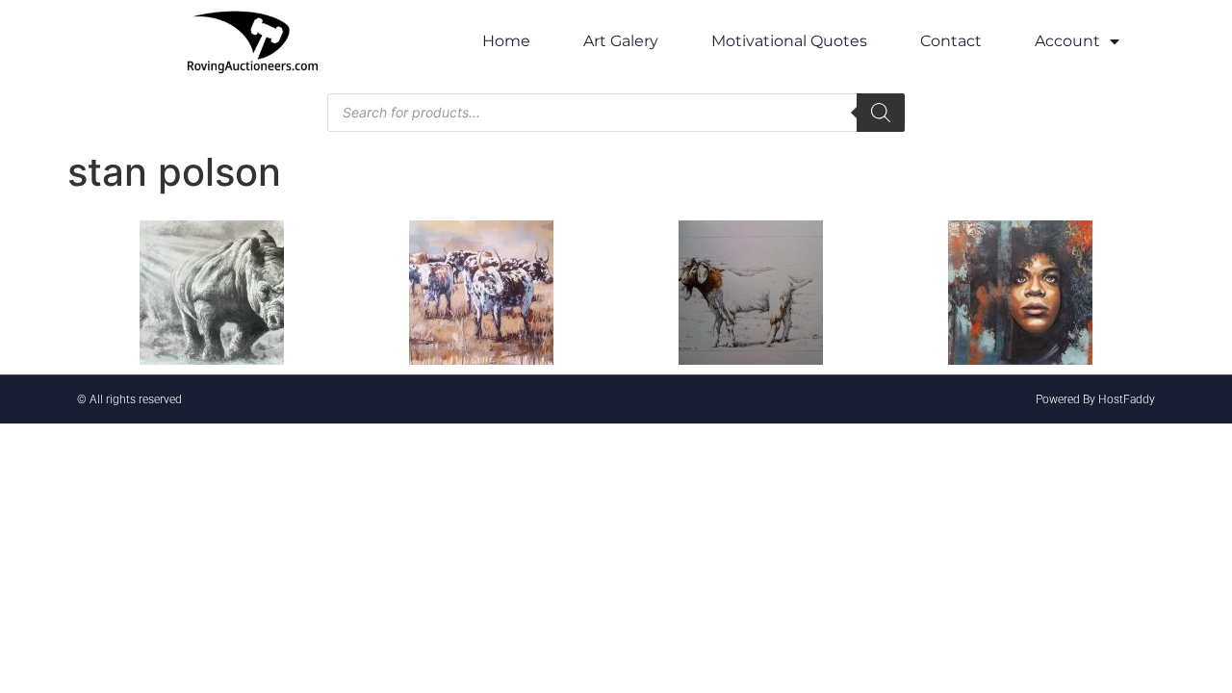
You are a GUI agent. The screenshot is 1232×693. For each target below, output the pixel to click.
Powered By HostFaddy (1095, 399)
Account (1067, 41)
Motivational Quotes (789, 41)
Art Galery (620, 41)
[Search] (881, 112)
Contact (951, 41)
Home (506, 41)
